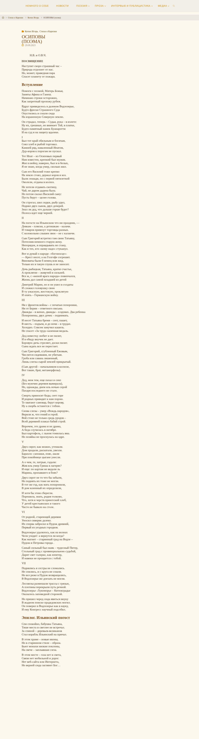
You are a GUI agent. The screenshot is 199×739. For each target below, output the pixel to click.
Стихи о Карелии (15, 17)
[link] (174, 6)
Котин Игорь (33, 17)
